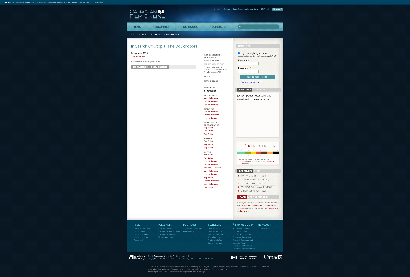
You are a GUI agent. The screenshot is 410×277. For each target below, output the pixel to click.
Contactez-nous (97, 2)
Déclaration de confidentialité (244, 248)
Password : (244, 68)
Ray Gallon (208, 127)
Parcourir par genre (141, 237)
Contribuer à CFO (240, 231)
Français (277, 9)
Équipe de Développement (243, 240)
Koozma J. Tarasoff (212, 167)
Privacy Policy (189, 258)
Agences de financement (192, 228)
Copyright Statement (156, 258)
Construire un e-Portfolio (25, 2)
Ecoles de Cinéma (214, 242)
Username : (244, 60)
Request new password (251, 82)
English (265, 9)
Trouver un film (139, 240)
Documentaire (138, 56)
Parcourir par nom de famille (169, 231)
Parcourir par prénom (166, 234)
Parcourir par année (141, 234)
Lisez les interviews (165, 228)
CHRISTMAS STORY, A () (253, 190)
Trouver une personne (166, 237)
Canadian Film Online (147, 15)
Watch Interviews (214, 237)
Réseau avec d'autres (80, 2)
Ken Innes (208, 154)
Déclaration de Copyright (242, 245)
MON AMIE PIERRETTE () (253, 175)
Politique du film (189, 231)
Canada (273, 257)
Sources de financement (242, 237)
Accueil (217, 9)
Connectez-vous (264, 228)
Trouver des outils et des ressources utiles (53, 2)
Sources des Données (241, 228)
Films (133, 34)
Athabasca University (251, 205)
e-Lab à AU (9, 2)
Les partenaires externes (242, 234)
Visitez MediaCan (215, 240)
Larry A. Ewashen (211, 98)
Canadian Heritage (244, 257)
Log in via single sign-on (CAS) (253, 53)
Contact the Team (205, 258)
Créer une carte (213, 228)
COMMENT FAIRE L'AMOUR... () (256, 187)
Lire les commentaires (142, 228)
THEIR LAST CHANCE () (253, 183)
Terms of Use (174, 258)
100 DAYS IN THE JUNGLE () (255, 179)
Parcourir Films (139, 231)
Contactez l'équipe (239, 242)
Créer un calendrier (215, 231)
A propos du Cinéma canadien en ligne (241, 9)
